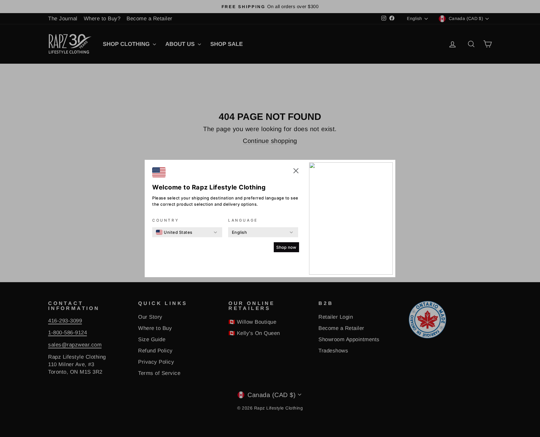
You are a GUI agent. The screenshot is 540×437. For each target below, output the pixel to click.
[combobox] (174, 232)
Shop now (286, 247)
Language (243, 220)
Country (165, 220)
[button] (296, 171)
